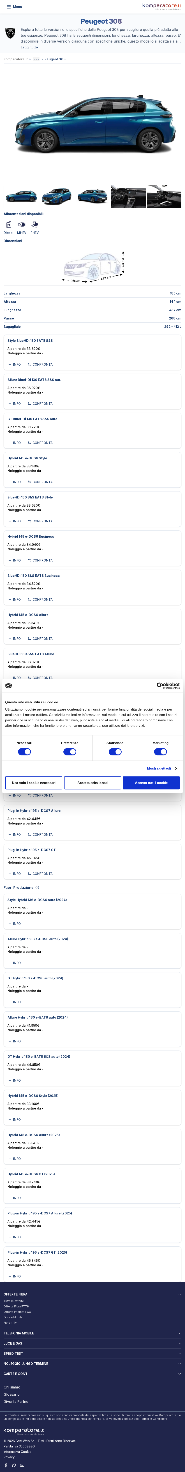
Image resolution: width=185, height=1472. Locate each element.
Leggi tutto (29, 47)
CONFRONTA (42, 364)
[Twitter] (14, 1465)
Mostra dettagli (159, 768)
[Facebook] (6, 1465)
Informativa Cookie (18, 1452)
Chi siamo (12, 1387)
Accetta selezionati (92, 783)
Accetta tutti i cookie (151, 783)
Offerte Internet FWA (17, 1311)
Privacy (9, 1457)
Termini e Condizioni (153, 1418)
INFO (17, 364)
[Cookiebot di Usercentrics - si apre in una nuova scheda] (160, 685)
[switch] (69, 751)
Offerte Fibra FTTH (16, 1306)
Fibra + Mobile (13, 1317)
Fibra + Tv (10, 1322)
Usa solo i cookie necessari (34, 783)
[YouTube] (22, 1465)
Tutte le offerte (14, 1301)
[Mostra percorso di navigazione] (36, 59)
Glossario (12, 1394)
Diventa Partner (17, 1401)
